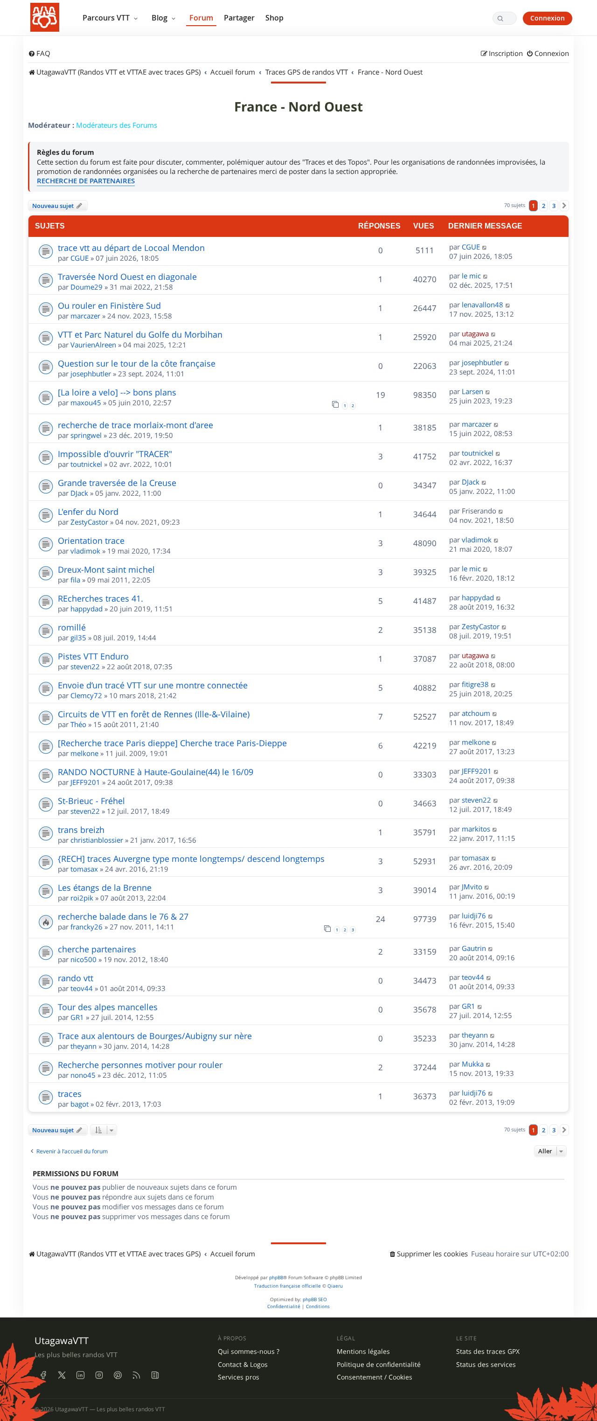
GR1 (77, 1017)
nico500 (83, 959)
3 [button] (553, 205)
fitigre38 (475, 684)
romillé (72, 627)
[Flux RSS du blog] (154, 1375)
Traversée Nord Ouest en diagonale (127, 276)
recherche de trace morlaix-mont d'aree (135, 424)
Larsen (472, 391)
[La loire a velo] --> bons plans (117, 392)
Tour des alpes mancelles (108, 1006)
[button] (564, 205)
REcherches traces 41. (100, 598)
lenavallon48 (482, 304)
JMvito (472, 886)
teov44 (81, 988)
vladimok (85, 550)
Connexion (547, 18)
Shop (274, 18)
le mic (471, 275)
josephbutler (90, 373)
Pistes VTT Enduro (93, 656)
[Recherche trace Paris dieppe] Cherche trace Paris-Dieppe (172, 743)
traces (70, 1093)
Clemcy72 (86, 695)
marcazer (85, 315)
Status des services (486, 1364)
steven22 (85, 666)
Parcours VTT (107, 18)
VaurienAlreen (93, 344)
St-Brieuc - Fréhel (91, 800)
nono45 (83, 1075)
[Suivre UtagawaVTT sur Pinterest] (117, 1375)
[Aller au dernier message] (485, 246)
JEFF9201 (85, 782)
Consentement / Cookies (374, 1377)
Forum (201, 18)
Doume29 (86, 286)
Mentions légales (363, 1351)
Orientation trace (91, 540)
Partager (239, 18)
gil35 (78, 637)
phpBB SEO (315, 1299)
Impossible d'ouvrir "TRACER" (115, 453)
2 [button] (543, 205)
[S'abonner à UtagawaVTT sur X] (61, 1375)
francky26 (86, 926)
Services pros (238, 1377)
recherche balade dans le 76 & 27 (123, 916)
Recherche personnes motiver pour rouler (140, 1064)
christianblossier (96, 840)
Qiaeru (335, 1286)
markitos (476, 828)
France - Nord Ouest (298, 106)
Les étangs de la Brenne (105, 887)
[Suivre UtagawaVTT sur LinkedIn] (80, 1375)
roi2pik (81, 897)
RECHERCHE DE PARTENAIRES (86, 181)
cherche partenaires (97, 949)
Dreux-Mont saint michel (106, 569)
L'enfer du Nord (88, 511)
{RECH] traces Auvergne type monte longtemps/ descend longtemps (191, 858)
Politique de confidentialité (379, 1364)
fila (75, 579)
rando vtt (75, 978)
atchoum (476, 713)
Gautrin (474, 948)
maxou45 (85, 402)
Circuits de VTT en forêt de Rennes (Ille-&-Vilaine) (154, 714)
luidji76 (474, 915)
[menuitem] (39, 54)
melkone (84, 753)
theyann (83, 1046)
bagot (79, 1104)
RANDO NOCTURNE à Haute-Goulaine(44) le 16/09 (155, 771)
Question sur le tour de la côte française (136, 363)
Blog (160, 18)
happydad (86, 608)
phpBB (276, 1278)
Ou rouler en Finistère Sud (109, 305)
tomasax (84, 868)
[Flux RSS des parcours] (136, 1375)
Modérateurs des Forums (116, 125)
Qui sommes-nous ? (248, 1351)
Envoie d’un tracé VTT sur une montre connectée (153, 685)
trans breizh (81, 829)
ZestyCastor (89, 522)
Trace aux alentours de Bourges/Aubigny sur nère (155, 1035)
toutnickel (86, 464)
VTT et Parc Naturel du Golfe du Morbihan (140, 334)
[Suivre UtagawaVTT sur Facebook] (43, 1375)
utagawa (475, 333)
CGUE (79, 258)
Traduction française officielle (287, 1286)
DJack (79, 493)
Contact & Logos (243, 1364)
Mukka (473, 1063)
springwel (86, 435)
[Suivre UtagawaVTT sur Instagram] (98, 1375)
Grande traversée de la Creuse (117, 482)
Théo (78, 724)
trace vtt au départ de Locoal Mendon (131, 247)
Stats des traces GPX (488, 1351)
